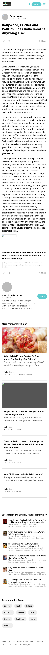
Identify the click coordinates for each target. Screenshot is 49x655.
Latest (32, 612)
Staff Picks (20, 619)
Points (32, 642)
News (33, 619)
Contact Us (18, 645)
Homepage (6, 642)
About (14, 642)
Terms (10, 645)
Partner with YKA (23, 642)
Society (7, 606)
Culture (21, 612)
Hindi (18, 606)
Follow (42, 296)
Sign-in (36, 4)
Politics (29, 606)
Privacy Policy (27, 645)
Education (8, 612)
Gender (7, 619)
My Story (7, 625)
